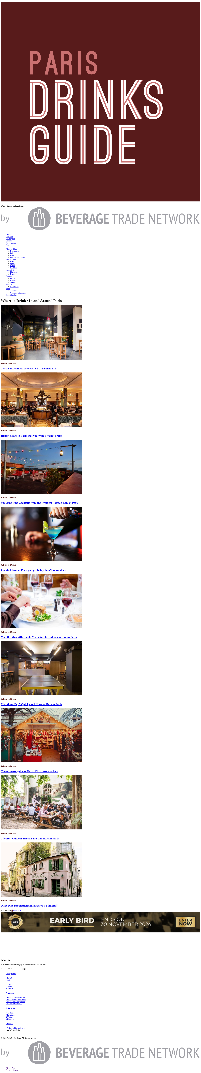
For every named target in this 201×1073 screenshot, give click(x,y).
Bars (12, 255)
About (8, 289)
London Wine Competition (15, 997)
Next (16, 911)
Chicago (9, 241)
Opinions (9, 986)
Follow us (10, 1008)
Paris (7, 245)
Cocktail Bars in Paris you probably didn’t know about (33, 569)
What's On (9, 978)
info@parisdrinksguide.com (16, 1028)
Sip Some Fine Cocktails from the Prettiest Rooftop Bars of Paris (39, 502)
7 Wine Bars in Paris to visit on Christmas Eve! (29, 368)
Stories (12, 282)
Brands (12, 280)
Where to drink (11, 249)
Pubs (12, 253)
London (8, 235)
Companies (14, 287)
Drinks (8, 984)
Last (20, 911)
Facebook (10, 1013)
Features (9, 276)
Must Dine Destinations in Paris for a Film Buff (29, 905)
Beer (12, 261)
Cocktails (13, 268)
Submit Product (11, 295)
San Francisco (11, 243)
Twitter (10, 1017)
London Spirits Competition (16, 1000)
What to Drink (11, 259)
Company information (18, 293)
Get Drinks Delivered (14, 1004)
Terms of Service (12, 1070)
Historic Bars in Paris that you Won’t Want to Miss (31, 435)
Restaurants (14, 251)
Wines (12, 266)
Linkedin (10, 1019)
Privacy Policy (11, 1068)
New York (9, 237)
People (12, 278)
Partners (10, 993)
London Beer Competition (15, 1002)
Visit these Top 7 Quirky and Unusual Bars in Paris (31, 704)
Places (8, 982)
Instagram (10, 1015)
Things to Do (10, 270)
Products (9, 285)
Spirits (12, 264)
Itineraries (13, 272)
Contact (9, 1023)
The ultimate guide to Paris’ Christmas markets (29, 771)
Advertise (13, 291)
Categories (11, 973)
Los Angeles (10, 239)
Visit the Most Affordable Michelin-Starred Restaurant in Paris (39, 637)
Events (12, 274)
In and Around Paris (17, 257)
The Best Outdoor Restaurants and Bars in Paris (30, 838)
